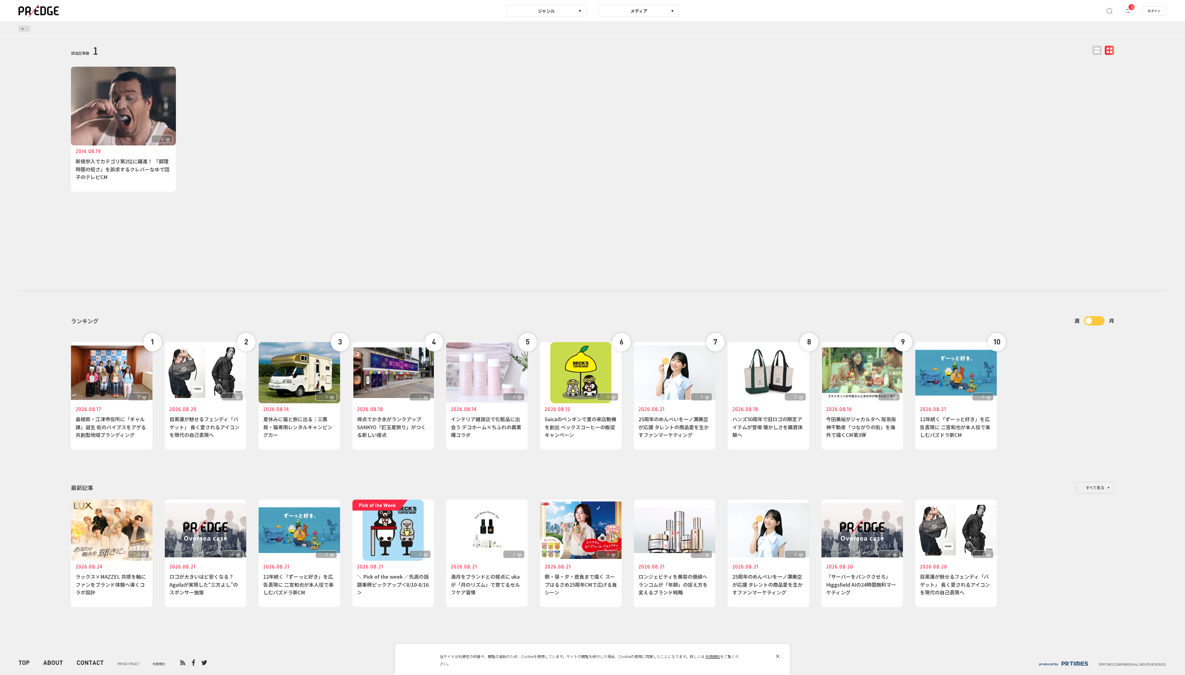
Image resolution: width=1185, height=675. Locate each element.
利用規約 (712, 656)
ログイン (1154, 10)
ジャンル (546, 11)
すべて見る (1095, 487)
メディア (638, 11)
